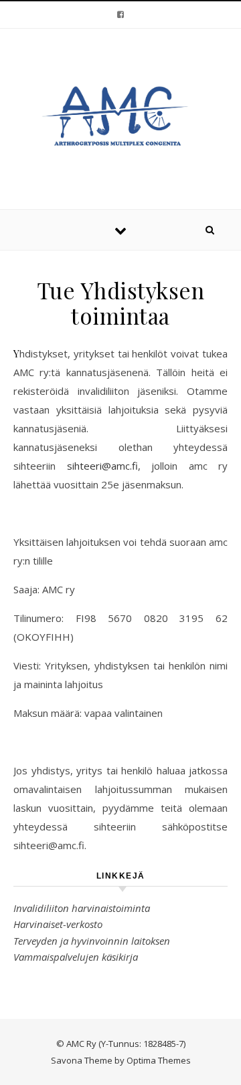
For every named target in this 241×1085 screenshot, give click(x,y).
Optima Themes (159, 1060)
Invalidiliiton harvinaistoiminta (81, 908)
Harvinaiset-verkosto (57, 924)
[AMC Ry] (120, 116)
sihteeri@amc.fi (102, 465)
